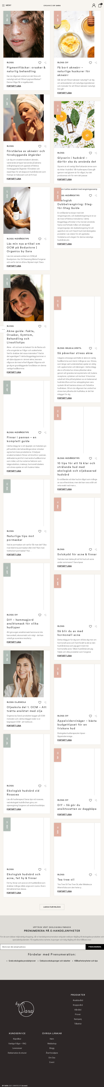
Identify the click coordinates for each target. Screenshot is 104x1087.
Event (51, 1062)
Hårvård (77, 1010)
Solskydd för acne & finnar (77, 554)
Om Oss (51, 1058)
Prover (78, 1014)
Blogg (10, 63)
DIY (66, 63)
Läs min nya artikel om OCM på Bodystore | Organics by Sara (23, 247)
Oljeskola (20, 702)
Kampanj (78, 1019)
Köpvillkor (17, 1039)
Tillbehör (78, 1024)
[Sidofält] (3, 329)
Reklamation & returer (17, 1053)
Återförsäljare (52, 1053)
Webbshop (51, 1044)
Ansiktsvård (78, 1000)
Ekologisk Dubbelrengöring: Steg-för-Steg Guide (75, 204)
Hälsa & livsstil (73, 348)
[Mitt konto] (94, 5)
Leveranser (17, 1048)
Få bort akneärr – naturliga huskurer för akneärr (73, 71)
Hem (52, 1039)
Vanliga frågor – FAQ (17, 1044)
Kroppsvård (78, 1005)
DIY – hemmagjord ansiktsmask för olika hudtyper (22, 624)
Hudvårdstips (21, 239)
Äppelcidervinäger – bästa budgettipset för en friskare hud (77, 725)
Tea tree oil (66, 879)
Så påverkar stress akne (75, 353)
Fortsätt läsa (14, 86)
